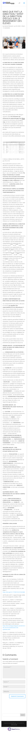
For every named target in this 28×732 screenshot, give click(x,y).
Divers (23, 26)
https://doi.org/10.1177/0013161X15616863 (14, 592)
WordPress (13, 723)
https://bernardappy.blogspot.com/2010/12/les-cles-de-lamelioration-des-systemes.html (14, 627)
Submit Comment (17, 696)
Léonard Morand (8, 26)
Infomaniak (14, 725)
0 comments (7, 28)
